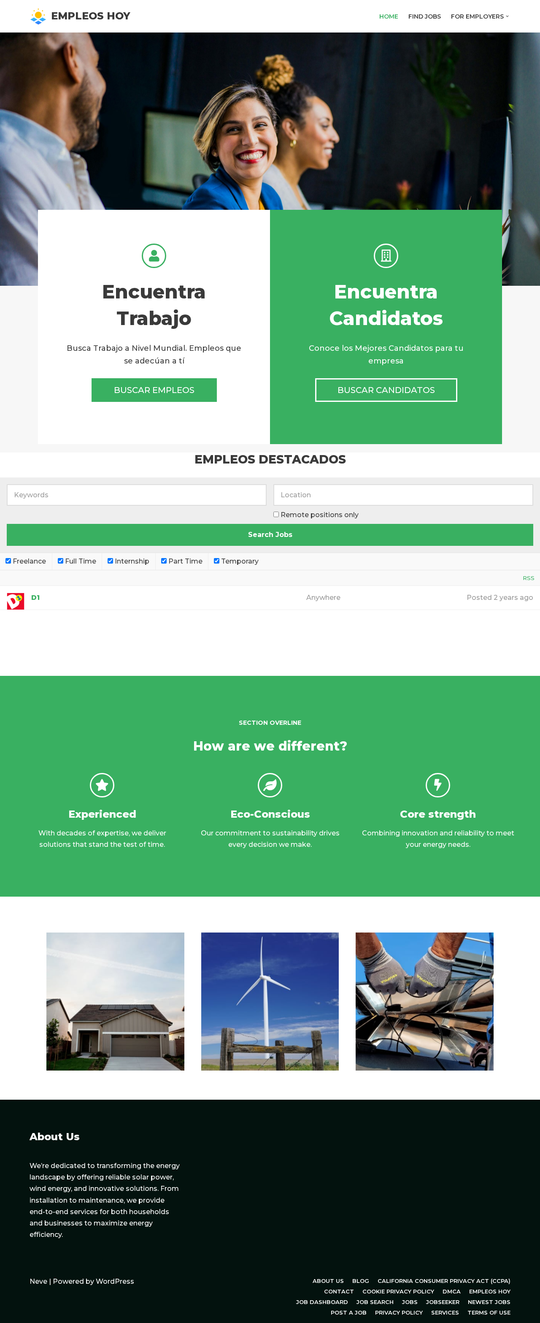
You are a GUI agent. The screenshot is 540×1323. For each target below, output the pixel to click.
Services (445, 1312)
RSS (529, 578)
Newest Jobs (489, 1302)
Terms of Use (488, 1312)
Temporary (239, 561)
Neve (38, 1281)
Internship (131, 561)
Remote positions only (320, 515)
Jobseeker (442, 1302)
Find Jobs (424, 16)
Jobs (410, 1302)
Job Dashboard (322, 1302)
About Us (328, 1280)
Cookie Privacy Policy (398, 1291)
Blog (360, 1280)
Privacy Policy (399, 1312)
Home (388, 16)
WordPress (115, 1281)
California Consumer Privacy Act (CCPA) (444, 1280)
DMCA (452, 1291)
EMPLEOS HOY (489, 1291)
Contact (339, 1291)
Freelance (28, 561)
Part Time (184, 561)
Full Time (79, 561)
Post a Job (349, 1312)
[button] (507, 16)
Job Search (375, 1302)
